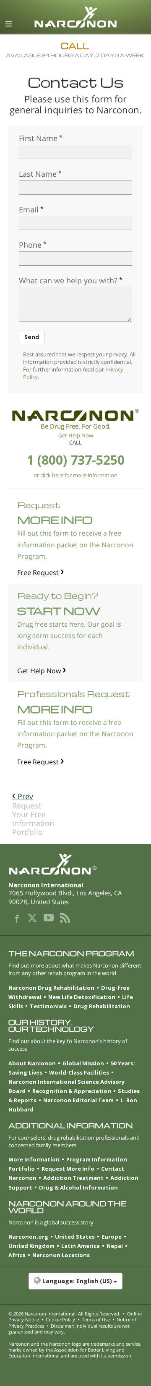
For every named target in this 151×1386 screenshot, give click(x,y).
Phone (30, 245)
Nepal (115, 1246)
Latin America (80, 1246)
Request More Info (68, 1168)
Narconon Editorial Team (78, 1100)
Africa (17, 1255)
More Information (34, 1159)
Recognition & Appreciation (71, 1091)
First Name (38, 138)
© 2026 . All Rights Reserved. (64, 1313)
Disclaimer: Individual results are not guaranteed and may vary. (69, 1329)
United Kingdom (31, 1246)
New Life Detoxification (81, 997)
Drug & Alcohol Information (78, 1187)
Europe (112, 1236)
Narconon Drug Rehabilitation (51, 987)
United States (75, 1236)
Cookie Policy (60, 1319)
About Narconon (32, 1063)
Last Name (38, 174)
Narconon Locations (61, 1255)
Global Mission (83, 1063)
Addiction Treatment (73, 1178)
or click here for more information (75, 475)
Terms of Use (96, 1319)
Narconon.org (28, 1236)
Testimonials (48, 1006)
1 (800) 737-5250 (76, 459)
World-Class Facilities (79, 1072)
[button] (75, 1285)
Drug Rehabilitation (101, 1006)
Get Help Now (75, 435)
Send (31, 337)
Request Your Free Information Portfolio (33, 814)
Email (29, 209)
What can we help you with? (68, 280)
